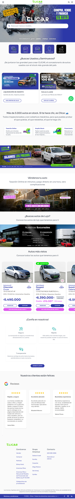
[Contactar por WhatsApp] (71, 98)
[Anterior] (3, 157)
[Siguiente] (72, 157)
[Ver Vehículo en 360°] (29, 287)
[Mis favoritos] (72, 2)
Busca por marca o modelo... (21, 26)
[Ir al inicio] (37, 2)
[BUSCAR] (68, 2)
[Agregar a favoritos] (30, 280)
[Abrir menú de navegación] (3, 2)
